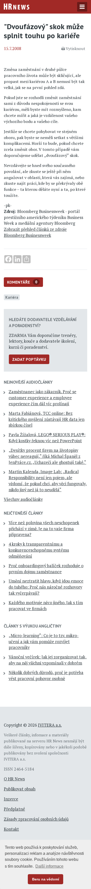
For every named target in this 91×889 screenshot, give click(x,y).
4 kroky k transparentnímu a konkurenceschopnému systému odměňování (39, 550)
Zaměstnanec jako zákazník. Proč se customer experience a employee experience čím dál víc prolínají (42, 398)
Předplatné (14, 809)
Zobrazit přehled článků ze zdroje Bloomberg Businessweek (35, 232)
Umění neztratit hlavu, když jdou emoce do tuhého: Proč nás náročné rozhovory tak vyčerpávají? (46, 587)
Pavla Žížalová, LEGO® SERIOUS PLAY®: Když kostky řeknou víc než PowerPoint (47, 437)
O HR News (14, 779)
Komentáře (22, 282)
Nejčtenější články (23, 513)
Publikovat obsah (19, 789)
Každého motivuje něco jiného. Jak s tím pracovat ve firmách (46, 605)
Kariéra (11, 297)
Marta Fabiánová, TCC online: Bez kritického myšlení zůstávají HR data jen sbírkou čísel (46, 419)
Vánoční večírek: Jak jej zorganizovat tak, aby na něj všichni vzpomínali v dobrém (47, 660)
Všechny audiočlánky (23, 499)
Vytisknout (75, 48)
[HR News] (16, 6)
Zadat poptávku (29, 359)
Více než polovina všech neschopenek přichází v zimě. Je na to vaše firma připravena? (44, 529)
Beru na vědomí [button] (45, 879)
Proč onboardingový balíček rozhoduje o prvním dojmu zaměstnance (46, 568)
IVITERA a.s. (50, 725)
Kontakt (11, 829)
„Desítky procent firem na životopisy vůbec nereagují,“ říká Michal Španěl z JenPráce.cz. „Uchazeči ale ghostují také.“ (47, 456)
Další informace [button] (49, 866)
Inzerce (11, 799)
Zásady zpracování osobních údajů (36, 819)
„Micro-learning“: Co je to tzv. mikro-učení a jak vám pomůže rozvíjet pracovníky (44, 641)
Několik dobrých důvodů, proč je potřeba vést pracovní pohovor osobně (46, 675)
